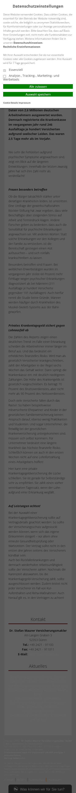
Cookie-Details (10, 102)
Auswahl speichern (38, 94)
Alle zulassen (38, 86)
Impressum (25, 102)
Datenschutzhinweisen (28, 42)
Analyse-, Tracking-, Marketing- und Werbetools (31, 77)
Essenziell (15, 70)
